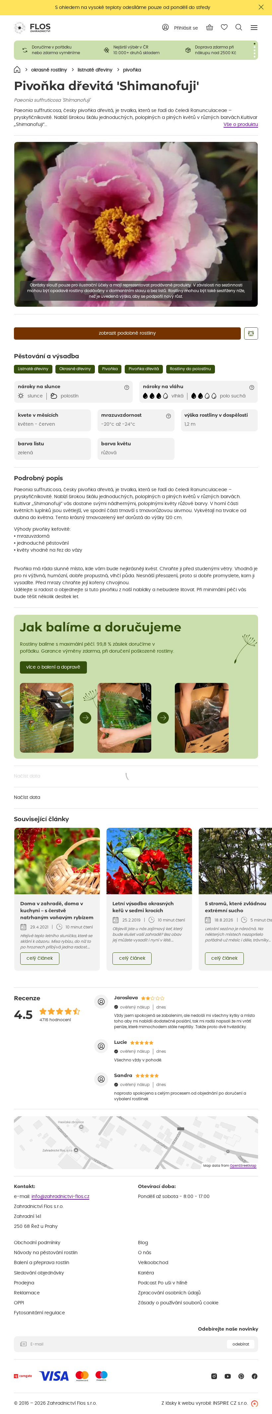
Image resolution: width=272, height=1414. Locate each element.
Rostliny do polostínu (190, 369)
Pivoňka (110, 369)
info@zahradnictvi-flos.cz (60, 1196)
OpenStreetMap (243, 1165)
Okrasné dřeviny (75, 369)
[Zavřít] (261, 7)
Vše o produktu (241, 124)
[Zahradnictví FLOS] (32, 28)
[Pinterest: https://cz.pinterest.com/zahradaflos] (241, 1376)
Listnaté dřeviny (33, 369)
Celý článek (40, 958)
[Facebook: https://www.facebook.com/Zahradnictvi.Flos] (254, 1376)
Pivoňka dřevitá (144, 369)
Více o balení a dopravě (53, 667)
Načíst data (80, 777)
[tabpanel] (55, 50)
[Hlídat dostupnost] (251, 333)
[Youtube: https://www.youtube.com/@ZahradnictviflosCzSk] (228, 1376)
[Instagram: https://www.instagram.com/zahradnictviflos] (214, 1376)
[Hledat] (239, 27)
